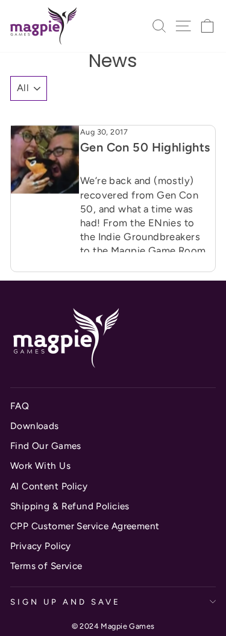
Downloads (34, 425)
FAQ (19, 406)
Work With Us (40, 465)
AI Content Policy (48, 486)
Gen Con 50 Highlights (145, 147)
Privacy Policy (40, 546)
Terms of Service (46, 565)
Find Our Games (45, 445)
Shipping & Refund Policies (70, 506)
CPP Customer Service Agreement (84, 526)
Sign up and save (65, 601)
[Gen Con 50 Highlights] (45, 160)
